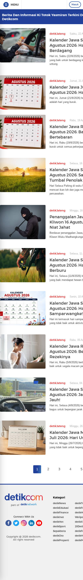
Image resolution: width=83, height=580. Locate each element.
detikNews (59, 503)
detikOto (58, 535)
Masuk (75, 4)
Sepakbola (59, 530)
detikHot (58, 521)
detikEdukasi (60, 507)
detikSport (59, 526)
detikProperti (61, 540)
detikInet (58, 517)
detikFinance (60, 512)
